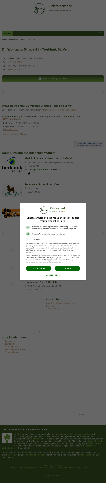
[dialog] (53, 241)
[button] (53, 239)
